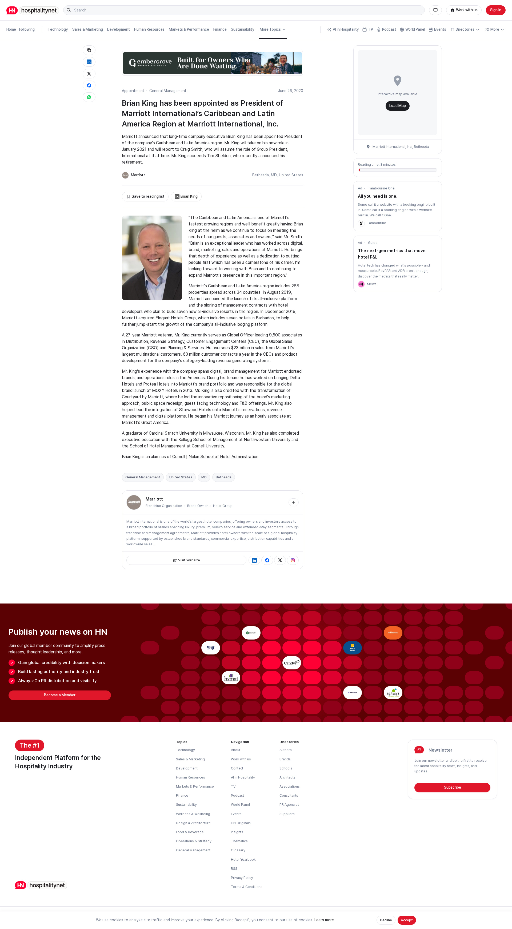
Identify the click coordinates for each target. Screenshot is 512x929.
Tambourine (376, 223)
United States (291, 175)
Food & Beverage (190, 832)
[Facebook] (267, 560)
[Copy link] (89, 50)
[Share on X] (89, 73)
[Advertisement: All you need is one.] (361, 223)
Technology (58, 29)
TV (370, 29)
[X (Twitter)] (280, 560)
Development (118, 29)
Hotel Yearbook (243, 859)
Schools (285, 768)
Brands (285, 759)
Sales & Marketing (87, 29)
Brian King (189, 196)
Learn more (324, 920)
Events (440, 29)
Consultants (288, 795)
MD (274, 175)
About (235, 750)
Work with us (467, 10)
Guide (373, 243)
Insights (237, 832)
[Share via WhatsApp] (89, 97)
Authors (285, 750)
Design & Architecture (193, 823)
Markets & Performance (189, 29)
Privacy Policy (242, 878)
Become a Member (59, 695)
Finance (220, 29)
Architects (287, 777)
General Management (167, 91)
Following (27, 29)
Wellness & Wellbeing (193, 814)
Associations (289, 786)
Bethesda (260, 175)
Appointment (133, 91)
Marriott (138, 175)
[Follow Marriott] (294, 502)
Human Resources (149, 29)
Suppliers (287, 814)
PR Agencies (289, 805)
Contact (237, 768)
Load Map (397, 106)
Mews (372, 284)
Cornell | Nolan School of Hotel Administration (215, 456)
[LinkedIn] (254, 560)
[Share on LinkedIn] (89, 62)
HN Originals (241, 823)
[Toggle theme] (435, 10)
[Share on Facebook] (89, 85)
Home (11, 29)
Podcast (389, 29)
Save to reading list (148, 196)
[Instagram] (293, 560)
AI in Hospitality (346, 29)
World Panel (415, 29)
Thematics (239, 841)
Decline (386, 920)
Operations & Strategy (193, 841)
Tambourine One (381, 188)
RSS (234, 869)
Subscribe (452, 787)
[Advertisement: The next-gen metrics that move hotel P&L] (361, 284)
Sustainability (242, 29)
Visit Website (189, 560)
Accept (407, 920)
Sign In (495, 10)
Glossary (238, 850)
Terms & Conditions (246, 887)
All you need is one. (377, 196)
